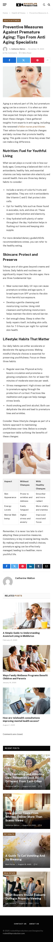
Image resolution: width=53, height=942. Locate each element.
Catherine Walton (18, 49)
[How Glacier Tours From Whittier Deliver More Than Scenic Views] (26, 811)
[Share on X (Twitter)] (23, 60)
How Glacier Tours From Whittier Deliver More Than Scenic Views (23, 816)
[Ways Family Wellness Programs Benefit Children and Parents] (26, 658)
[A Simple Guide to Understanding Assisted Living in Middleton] (26, 616)
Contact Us (20, 924)
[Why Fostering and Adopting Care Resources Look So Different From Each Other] (26, 772)
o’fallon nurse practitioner (31, 126)
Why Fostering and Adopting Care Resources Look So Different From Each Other (25, 777)
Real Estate (9, 873)
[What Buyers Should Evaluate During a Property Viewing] (26, 889)
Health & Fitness (12, 20)
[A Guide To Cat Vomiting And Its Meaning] (26, 850)
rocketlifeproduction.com (14, 933)
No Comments (11, 53)
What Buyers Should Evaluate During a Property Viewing (25, 896)
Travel (7, 795)
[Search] (48, 4)
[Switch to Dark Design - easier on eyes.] (44, 4)
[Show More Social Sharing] (47, 60)
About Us (34, 924)
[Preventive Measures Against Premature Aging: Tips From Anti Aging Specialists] (26, 81)
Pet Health (9, 834)
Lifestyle (8, 756)
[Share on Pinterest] (37, 60)
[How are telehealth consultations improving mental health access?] (26, 701)
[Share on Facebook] (9, 60)
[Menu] (5, 4)
